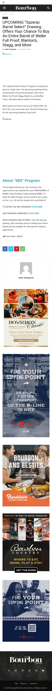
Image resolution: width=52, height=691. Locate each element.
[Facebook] (5, 248)
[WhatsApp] (22, 248)
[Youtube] (43, 670)
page (11, 200)
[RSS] (29, 670)
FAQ (16, 683)
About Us (23, 683)
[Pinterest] (16, 248)
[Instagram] (15, 670)
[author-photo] (26, 274)
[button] (4, 8)
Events (11, 14)
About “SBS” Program (21, 180)
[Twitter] (10, 248)
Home (5, 14)
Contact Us (33, 683)
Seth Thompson (10, 49)
